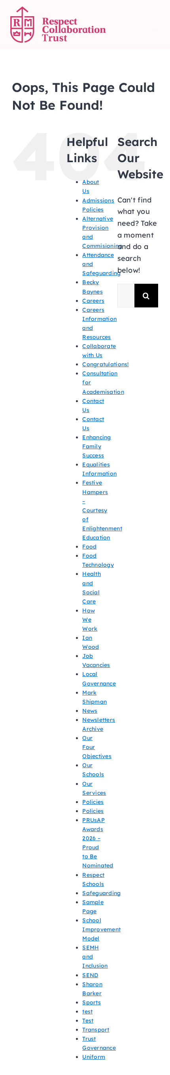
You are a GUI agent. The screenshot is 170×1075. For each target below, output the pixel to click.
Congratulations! (105, 364)
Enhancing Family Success (96, 446)
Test (87, 1020)
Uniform (93, 1056)
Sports (91, 1002)
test (87, 1011)
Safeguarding (101, 893)
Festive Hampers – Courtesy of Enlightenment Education (102, 510)
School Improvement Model (101, 929)
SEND (90, 975)
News (89, 710)
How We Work (89, 619)
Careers (93, 300)
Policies (93, 801)
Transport (95, 1029)
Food (89, 546)
